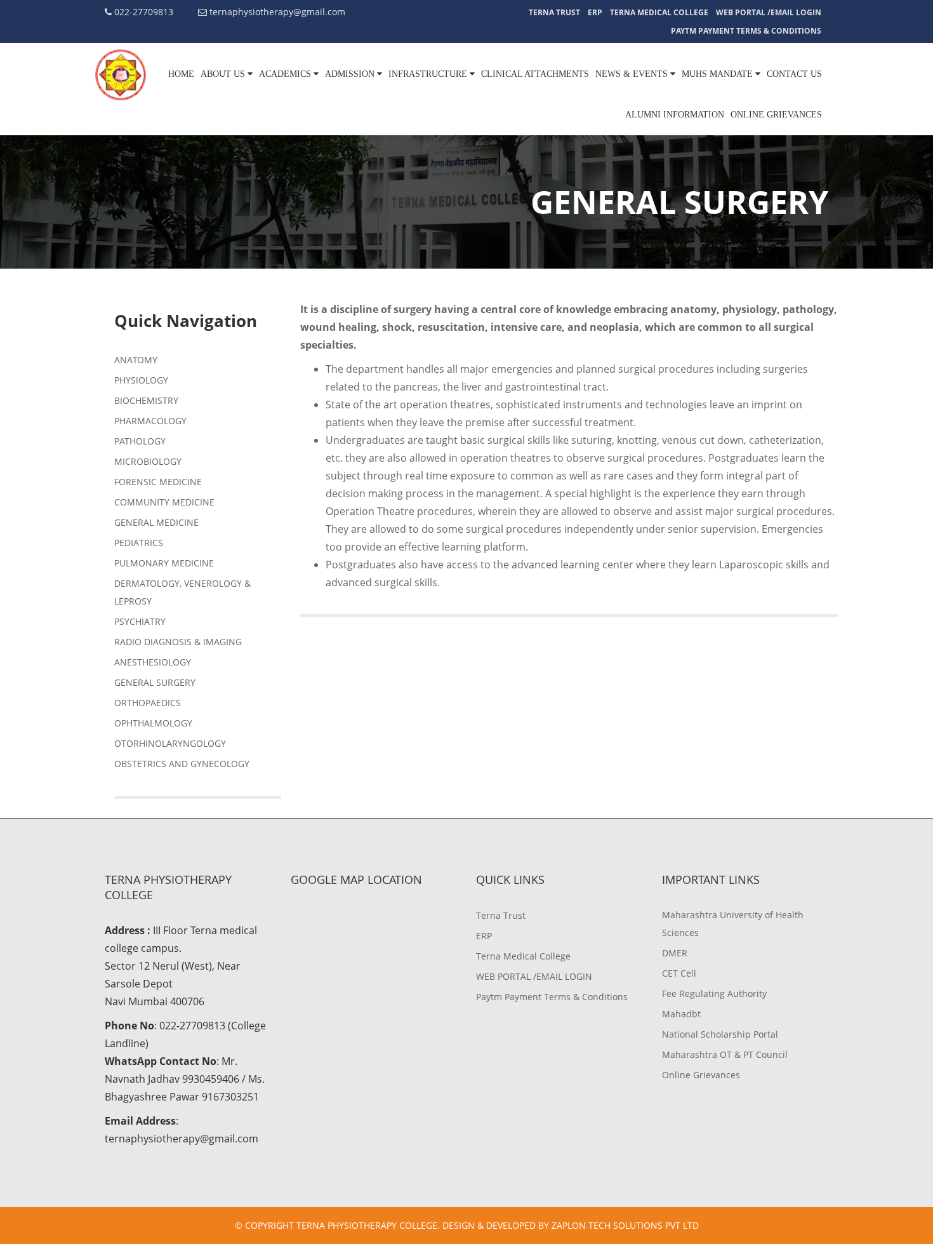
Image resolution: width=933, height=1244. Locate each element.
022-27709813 (142, 12)
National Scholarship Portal (720, 1034)
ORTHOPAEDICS (147, 703)
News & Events (632, 74)
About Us (224, 74)
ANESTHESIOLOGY (152, 662)
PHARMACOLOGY (150, 421)
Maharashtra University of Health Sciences (733, 924)
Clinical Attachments (535, 74)
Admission (351, 74)
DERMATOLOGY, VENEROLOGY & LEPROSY (182, 592)
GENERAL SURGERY (154, 682)
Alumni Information (674, 114)
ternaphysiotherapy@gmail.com (276, 12)
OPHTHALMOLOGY (153, 723)
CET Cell (679, 973)
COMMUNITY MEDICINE (164, 502)
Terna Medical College (659, 12)
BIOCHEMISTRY (146, 400)
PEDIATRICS (138, 543)
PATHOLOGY (140, 441)
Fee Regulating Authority (714, 993)
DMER (674, 953)
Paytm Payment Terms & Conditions (746, 30)
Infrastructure (429, 74)
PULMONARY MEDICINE (164, 563)
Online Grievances (776, 114)
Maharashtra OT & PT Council (725, 1054)
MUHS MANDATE (718, 74)
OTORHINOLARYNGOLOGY (170, 743)
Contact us (794, 74)
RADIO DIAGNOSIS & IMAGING (178, 642)
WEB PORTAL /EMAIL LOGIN (768, 12)
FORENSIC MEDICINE (158, 482)
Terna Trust (554, 12)
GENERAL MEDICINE (156, 522)
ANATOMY (135, 360)
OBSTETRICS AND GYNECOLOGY (181, 764)
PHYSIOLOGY (141, 380)
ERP (595, 12)
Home (181, 74)
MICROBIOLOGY (148, 461)
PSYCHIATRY (140, 621)
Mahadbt (681, 1014)
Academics (286, 74)
